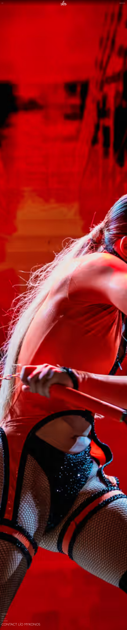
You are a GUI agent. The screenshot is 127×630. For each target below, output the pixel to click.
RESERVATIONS (122, 3)
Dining (2, 616)
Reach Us (3, 618)
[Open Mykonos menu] (2, 3)
